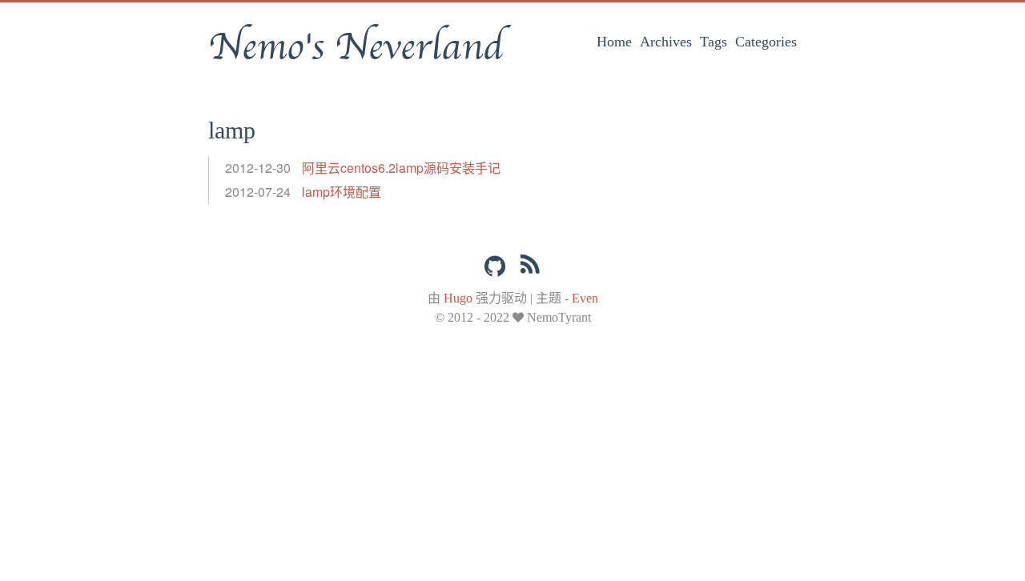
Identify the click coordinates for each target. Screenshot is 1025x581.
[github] (495, 266)
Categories (766, 42)
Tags (713, 42)
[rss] (530, 267)
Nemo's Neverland (355, 47)
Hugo (458, 298)
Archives (666, 42)
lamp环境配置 (341, 191)
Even (585, 298)
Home (614, 42)
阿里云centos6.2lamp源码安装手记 (401, 167)
